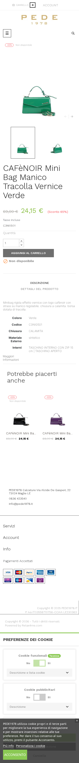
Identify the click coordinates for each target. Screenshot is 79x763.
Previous (66, 117)
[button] (39, 673)
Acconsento (15, 755)
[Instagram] (45, 479)
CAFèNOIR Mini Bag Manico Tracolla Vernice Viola (57, 433)
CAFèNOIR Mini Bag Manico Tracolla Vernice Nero (20, 433)
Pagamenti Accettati (18, 561)
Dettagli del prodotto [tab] (39, 289)
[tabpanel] (21, 420)
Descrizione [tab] (39, 282)
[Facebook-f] (34, 479)
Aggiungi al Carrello (28, 253)
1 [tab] (39, 449)
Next (71, 117)
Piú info (8, 746)
